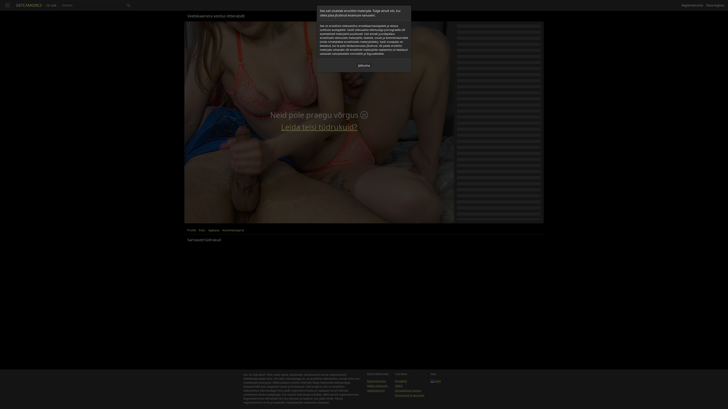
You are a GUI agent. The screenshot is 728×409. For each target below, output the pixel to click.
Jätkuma (364, 65)
